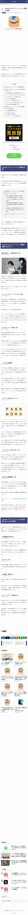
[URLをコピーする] (25, 638)
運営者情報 (7, 910)
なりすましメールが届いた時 (13, 96)
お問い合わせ (12, 910)
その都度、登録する (11, 114)
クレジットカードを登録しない (14, 116)
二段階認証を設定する (12, 110)
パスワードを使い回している (13, 100)
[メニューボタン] (1, 1)
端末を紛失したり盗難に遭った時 (14, 93)
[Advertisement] (14, 46)
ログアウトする (10, 112)
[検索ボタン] (26, 1)
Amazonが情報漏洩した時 (13, 104)
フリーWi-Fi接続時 (11, 98)
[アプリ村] (14, 1)
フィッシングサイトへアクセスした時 (15, 94)
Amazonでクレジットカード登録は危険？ (14, 87)
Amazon (4, 12)
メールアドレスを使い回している (14, 102)
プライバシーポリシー (19, 910)
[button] (3, 638)
